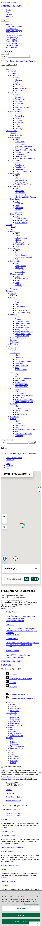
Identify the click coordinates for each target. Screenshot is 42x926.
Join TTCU (10, 24)
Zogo (17, 308)
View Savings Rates (13, 39)
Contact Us (10, 12)
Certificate (19, 101)
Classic (17, 84)
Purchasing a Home (22, 321)
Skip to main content (8, 2)
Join (11, 372)
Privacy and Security (22, 312)
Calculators (14, 342)
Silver (17, 281)
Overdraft (13, 289)
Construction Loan (22, 152)
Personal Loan (20, 182)
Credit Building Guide (23, 334)
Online (12, 231)
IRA (16, 105)
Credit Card (19, 212)
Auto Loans (14, 160)
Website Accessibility (13, 801)
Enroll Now (5, 61)
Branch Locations (21, 410)
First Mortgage (20, 144)
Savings (13, 92)
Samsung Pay (20, 272)
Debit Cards (14, 711)
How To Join (20, 381)
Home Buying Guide (22, 323)
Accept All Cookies (21, 922)
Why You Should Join (23, 378)
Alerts (17, 246)
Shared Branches (21, 415)
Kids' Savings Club (22, 107)
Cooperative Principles (23, 361)
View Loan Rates (12, 37)
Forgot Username (16, 61)
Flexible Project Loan (23, 184)
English (32, 924)
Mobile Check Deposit (23, 257)
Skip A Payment (21, 223)
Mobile (13, 248)
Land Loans (19, 154)
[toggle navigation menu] (2, 4)
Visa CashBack (20, 195)
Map (16, 412)
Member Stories (21, 370)
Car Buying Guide (22, 327)
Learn (12, 298)
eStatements (19, 242)
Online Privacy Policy (14, 797)
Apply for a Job (11, 47)
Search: (3, 442)
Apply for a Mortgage (14, 31)
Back (13, 71)
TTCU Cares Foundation (24, 400)
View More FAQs (7, 608)
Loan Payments (16, 214)
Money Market (20, 103)
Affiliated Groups (21, 385)
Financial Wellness (22, 244)
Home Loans (15, 137)
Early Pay (18, 90)
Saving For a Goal (21, 329)
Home (8, 464)
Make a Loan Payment (14, 35)
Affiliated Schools (21, 387)
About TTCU (15, 353)
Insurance (13, 340)
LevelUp (18, 109)
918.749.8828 (6, 665)
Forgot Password (29, 61)
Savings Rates (15, 112)
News (17, 368)
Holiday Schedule (21, 366)
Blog (17, 304)
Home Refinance (21, 156)
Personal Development (23, 434)
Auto (17, 206)
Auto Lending (20, 167)
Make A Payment (21, 221)
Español (9, 10)
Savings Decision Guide (24, 332)
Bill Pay (18, 240)
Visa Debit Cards (21, 88)
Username (4, 54)
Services (9, 225)
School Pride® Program (24, 395)
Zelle (17, 259)
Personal (18, 210)
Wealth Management (17, 746)
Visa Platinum (20, 193)
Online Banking (21, 238)
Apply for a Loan (12, 33)
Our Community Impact (24, 402)
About (8, 346)
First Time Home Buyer (23, 146)
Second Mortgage (21, 148)
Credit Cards (15, 186)
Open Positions (20, 425)
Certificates (19, 120)
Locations (9, 14)
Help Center (14, 344)
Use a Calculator (12, 45)
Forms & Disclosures (18, 338)
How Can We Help (22, 336)
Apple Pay (19, 268)
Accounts (9, 69)
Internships (19, 436)
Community (14, 389)
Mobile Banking (21, 255)
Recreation (19, 208)
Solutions (13, 315)
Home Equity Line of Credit (25, 150)
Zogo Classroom (21, 310)
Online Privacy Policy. (31, 904)
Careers (13, 419)
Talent (17, 432)
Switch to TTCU (12, 29)
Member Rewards (16, 274)
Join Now (9, 16)
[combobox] (34, 923)
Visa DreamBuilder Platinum (25, 197)
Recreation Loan (21, 180)
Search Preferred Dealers (24, 171)
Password (4, 56)
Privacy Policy (11, 793)
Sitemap (9, 790)
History (17, 359)
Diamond (18, 287)
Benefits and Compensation (25, 429)
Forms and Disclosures (18, 748)
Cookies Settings (21, 908)
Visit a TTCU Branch (14, 43)
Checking (13, 75)
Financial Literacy (21, 306)
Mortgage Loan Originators (25, 158)
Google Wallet (20, 270)
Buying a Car (20, 325)
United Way (19, 398)
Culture (17, 427)
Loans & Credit (11, 131)
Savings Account (21, 99)
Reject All (21, 915)
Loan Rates (14, 199)
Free (16, 82)
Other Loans (14, 173)
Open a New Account (14, 27)
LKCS (17, 809)
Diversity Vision (21, 364)
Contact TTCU (11, 41)
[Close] (39, 893)
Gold (17, 283)
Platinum (18, 285)
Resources (9, 291)
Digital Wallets (15, 261)
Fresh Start (19, 86)
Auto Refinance (21, 169)
